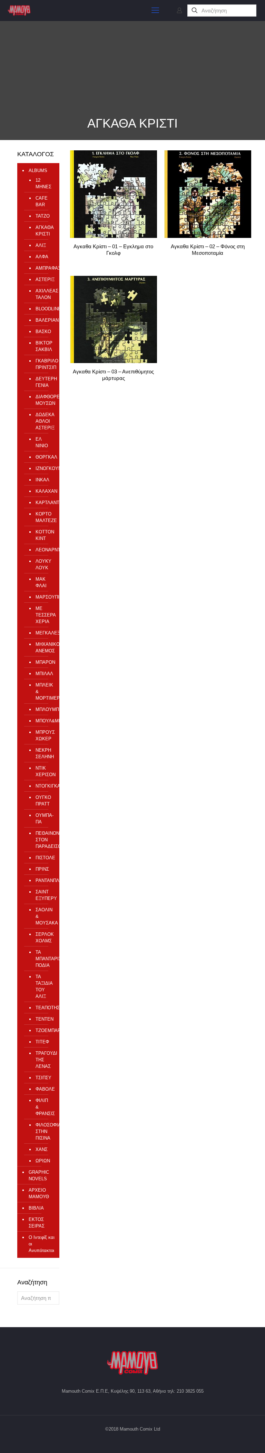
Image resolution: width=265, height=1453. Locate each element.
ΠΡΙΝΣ (42, 869)
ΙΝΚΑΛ (42, 479)
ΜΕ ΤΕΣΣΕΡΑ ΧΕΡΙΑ (44, 615)
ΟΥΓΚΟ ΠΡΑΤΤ (43, 800)
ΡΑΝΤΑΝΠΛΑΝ (44, 880)
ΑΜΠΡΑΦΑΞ (44, 268)
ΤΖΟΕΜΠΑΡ (44, 1030)
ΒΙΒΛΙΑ (36, 1208)
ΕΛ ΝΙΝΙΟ (42, 442)
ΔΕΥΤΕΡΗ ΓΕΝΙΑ (44, 382)
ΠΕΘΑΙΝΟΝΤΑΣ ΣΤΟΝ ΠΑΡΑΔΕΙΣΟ (44, 840)
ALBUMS (38, 170)
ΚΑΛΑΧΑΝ (44, 491)
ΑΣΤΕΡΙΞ (44, 279)
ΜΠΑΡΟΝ (44, 662)
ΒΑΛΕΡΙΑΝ (44, 320)
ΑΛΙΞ (41, 245)
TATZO (43, 216)
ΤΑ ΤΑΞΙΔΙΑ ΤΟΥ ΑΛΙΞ (44, 986)
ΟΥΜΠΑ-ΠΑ (44, 818)
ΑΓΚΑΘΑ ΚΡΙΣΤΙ (44, 231)
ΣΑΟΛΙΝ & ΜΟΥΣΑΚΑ (44, 916)
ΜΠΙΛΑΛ (44, 673)
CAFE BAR (42, 201)
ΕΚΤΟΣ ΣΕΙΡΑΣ (37, 1223)
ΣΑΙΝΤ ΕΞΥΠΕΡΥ (44, 895)
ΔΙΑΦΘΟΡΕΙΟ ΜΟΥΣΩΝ (44, 400)
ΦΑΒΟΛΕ (44, 1089)
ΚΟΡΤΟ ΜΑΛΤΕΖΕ (44, 517)
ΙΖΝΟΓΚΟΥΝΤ (44, 468)
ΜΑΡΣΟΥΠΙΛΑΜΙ (44, 597)
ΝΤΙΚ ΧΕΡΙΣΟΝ (44, 771)
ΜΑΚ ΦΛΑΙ (41, 582)
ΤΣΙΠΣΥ (43, 1077)
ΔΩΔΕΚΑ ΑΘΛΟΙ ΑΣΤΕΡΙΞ (44, 421)
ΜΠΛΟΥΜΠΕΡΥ (44, 709)
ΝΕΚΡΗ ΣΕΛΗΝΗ (44, 753)
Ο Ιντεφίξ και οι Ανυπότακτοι (42, 1244)
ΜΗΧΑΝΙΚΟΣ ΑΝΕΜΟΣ (44, 647)
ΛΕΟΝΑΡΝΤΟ (44, 549)
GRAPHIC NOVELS (39, 1175)
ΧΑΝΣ (42, 1149)
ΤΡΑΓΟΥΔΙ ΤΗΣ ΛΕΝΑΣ (44, 1060)
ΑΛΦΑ (42, 256)
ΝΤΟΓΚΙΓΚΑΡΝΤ (44, 786)
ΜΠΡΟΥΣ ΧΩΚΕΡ (44, 735)
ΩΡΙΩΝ (43, 1160)
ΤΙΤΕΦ (42, 1041)
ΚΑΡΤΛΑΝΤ (44, 502)
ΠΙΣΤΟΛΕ (44, 857)
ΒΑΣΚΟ (43, 331)
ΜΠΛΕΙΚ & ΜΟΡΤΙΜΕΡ (44, 691)
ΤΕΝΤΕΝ (44, 1019)
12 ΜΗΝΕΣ (43, 183)
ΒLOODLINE (44, 308)
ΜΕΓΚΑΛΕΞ (44, 632)
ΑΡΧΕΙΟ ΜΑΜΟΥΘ (39, 1193)
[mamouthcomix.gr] (19, 10)
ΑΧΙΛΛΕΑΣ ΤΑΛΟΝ (44, 294)
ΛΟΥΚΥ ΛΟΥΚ (43, 564)
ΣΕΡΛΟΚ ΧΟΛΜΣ (44, 937)
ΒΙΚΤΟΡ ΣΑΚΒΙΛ (44, 346)
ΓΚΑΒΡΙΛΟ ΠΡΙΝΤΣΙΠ (44, 364)
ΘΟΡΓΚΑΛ (44, 457)
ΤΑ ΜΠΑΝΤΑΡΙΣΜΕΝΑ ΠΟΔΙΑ (44, 959)
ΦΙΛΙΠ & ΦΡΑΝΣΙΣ (44, 1107)
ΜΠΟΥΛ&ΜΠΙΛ (44, 720)
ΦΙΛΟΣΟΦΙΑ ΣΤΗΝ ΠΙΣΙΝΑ (44, 1131)
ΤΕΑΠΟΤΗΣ (44, 1007)
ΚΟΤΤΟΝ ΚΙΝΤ (44, 535)
